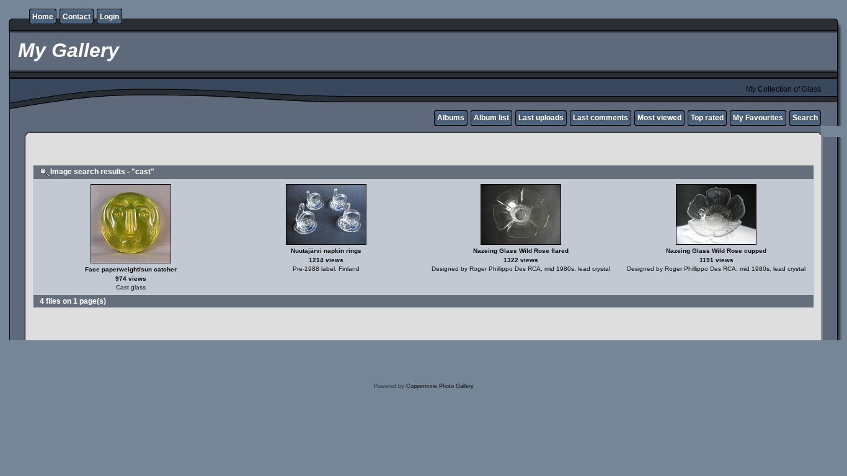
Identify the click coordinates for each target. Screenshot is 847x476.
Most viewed (659, 117)
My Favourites (758, 117)
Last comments (600, 117)
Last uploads (541, 117)
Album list (491, 117)
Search (805, 117)
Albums (450, 117)
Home (42, 16)
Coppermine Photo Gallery (440, 386)
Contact (77, 16)
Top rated (707, 117)
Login (109, 16)
